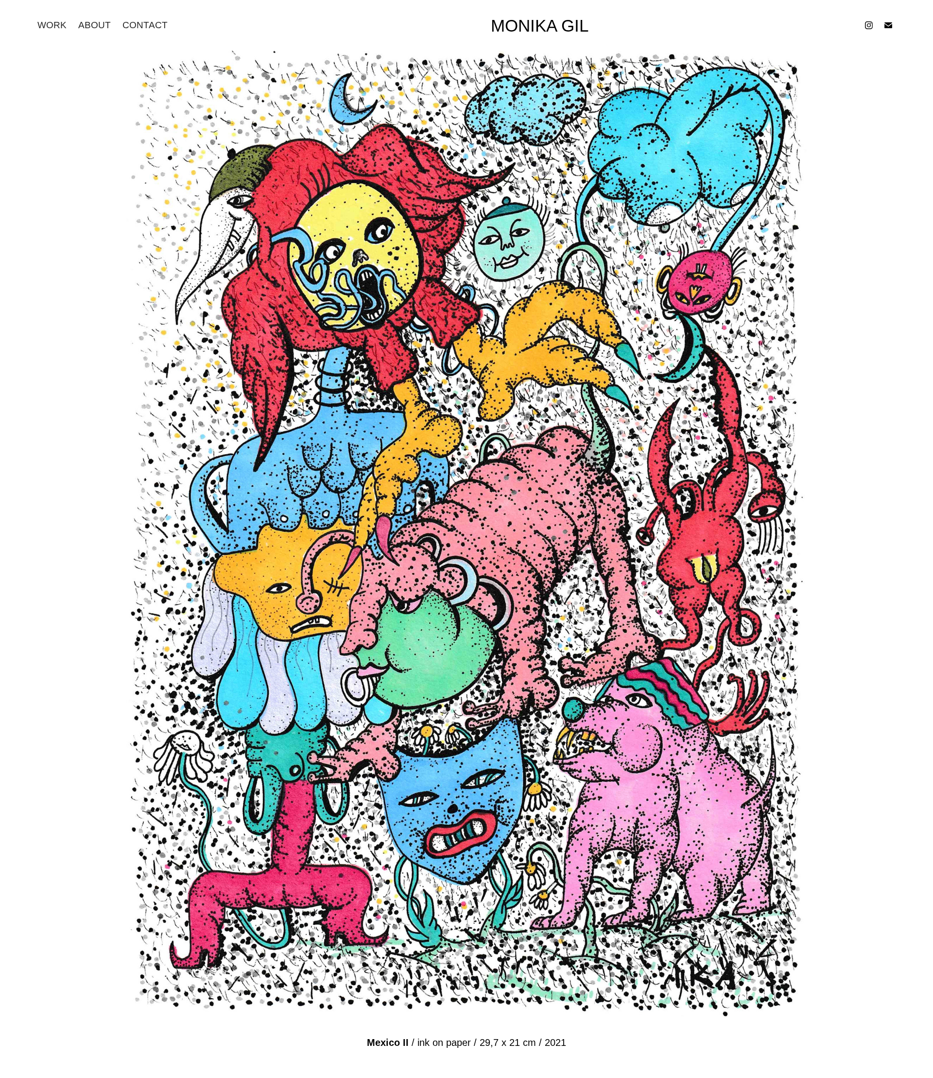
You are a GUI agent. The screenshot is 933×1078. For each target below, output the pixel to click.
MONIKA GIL (539, 25)
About (94, 25)
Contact (145, 25)
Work (52, 25)
